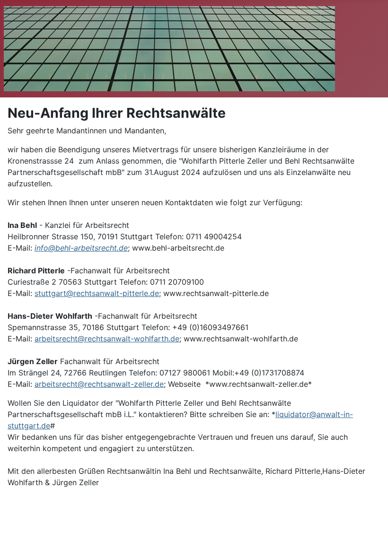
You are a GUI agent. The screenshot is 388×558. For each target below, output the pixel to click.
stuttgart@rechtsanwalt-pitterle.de (97, 293)
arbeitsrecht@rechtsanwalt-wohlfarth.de (107, 338)
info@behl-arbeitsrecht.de (81, 248)
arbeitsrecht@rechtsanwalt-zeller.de (99, 384)
